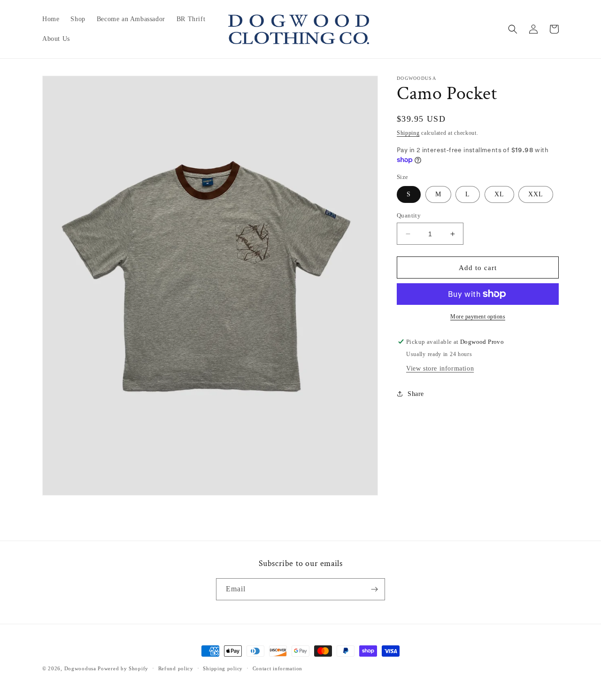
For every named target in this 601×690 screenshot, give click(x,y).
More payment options (477, 316)
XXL (535, 194)
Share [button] (416, 393)
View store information (440, 368)
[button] (512, 29)
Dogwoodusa (80, 668)
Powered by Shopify (123, 668)
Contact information (277, 668)
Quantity (409, 215)
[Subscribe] (374, 589)
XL (499, 194)
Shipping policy (223, 668)
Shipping (408, 133)
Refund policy (175, 668)
